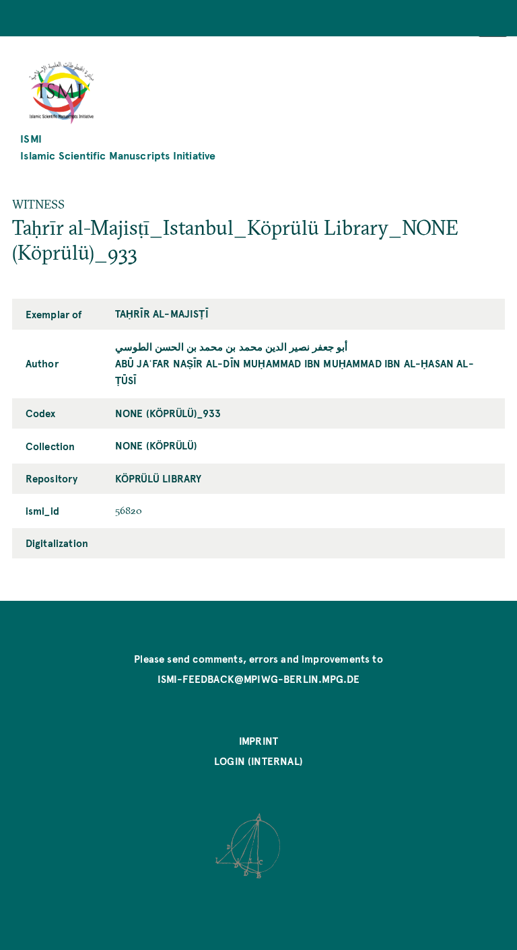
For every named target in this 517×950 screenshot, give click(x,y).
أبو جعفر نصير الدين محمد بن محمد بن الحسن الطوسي (231, 346)
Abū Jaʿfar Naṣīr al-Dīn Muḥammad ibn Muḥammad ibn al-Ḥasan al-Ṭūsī (294, 372)
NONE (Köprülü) (156, 445)
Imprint (258, 740)
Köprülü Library (158, 478)
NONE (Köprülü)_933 (168, 413)
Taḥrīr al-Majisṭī (162, 313)
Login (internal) (258, 761)
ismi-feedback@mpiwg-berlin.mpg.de (259, 679)
